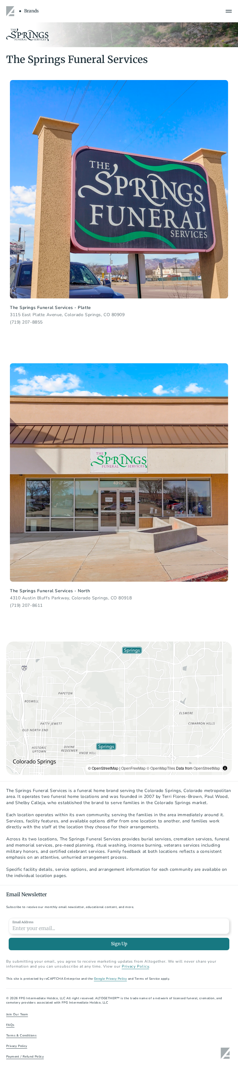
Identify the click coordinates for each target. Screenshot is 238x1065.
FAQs (10, 1025)
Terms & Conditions (21, 1035)
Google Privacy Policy (110, 979)
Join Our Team (17, 1014)
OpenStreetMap (206, 768)
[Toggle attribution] (225, 768)
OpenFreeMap (133, 768)
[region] (119, 708)
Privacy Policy (16, 1046)
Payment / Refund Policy (25, 1056)
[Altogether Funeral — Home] (11, 11)
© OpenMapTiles (161, 768)
